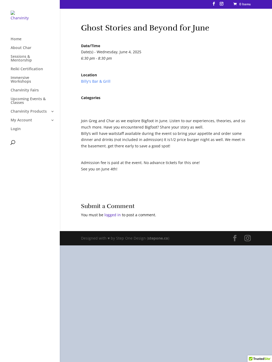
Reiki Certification (27, 69)
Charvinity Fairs (25, 90)
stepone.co (158, 238)
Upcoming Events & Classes (28, 101)
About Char (21, 48)
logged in (112, 214)
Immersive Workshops (21, 80)
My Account (21, 120)
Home (16, 39)
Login (16, 129)
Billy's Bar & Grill (95, 81)
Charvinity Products (29, 111)
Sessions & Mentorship (21, 59)
